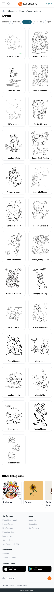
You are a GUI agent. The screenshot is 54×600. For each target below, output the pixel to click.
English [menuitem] (9, 578)
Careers (6, 554)
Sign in (49, 4)
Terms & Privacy (8, 585)
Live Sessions (8, 528)
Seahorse (38, 22)
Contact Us (33, 524)
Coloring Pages (8, 540)
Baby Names (8, 536)
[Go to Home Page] (27, 4)
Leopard (5, 22)
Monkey (27, 22)
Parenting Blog (8, 532)
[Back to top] (49, 578)
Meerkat (16, 22)
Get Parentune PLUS (11, 544)
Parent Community (10, 520)
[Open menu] (3, 4)
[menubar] (10, 578)
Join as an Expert (9, 558)
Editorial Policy (22, 585)
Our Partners (34, 528)
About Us (32, 520)
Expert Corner (8, 524)
